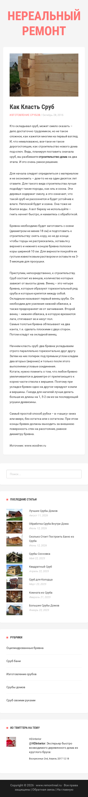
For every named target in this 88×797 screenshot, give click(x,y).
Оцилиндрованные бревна (25, 648)
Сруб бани (13, 661)
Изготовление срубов (25, 115)
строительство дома (53, 156)
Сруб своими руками (20, 700)
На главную (65, 789)
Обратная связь (43, 789)
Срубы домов (15, 687)
